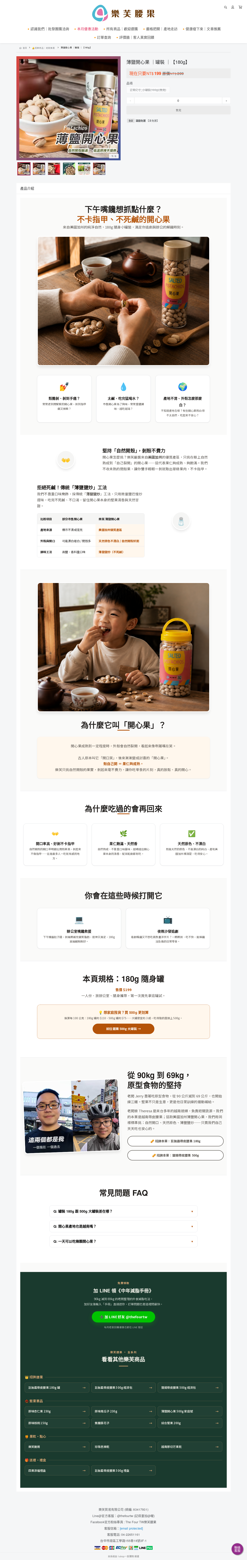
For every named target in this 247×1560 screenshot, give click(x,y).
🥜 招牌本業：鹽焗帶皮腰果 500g (175, 1155)
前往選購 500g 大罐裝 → (123, 1028)
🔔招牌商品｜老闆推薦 (43, 47)
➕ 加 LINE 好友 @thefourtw (124, 1316)
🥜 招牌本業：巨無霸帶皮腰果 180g (175, 1141)
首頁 (25, 47)
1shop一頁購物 (126, 1556)
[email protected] (131, 1528)
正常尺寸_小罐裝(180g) (144, 90)
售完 (178, 110)
